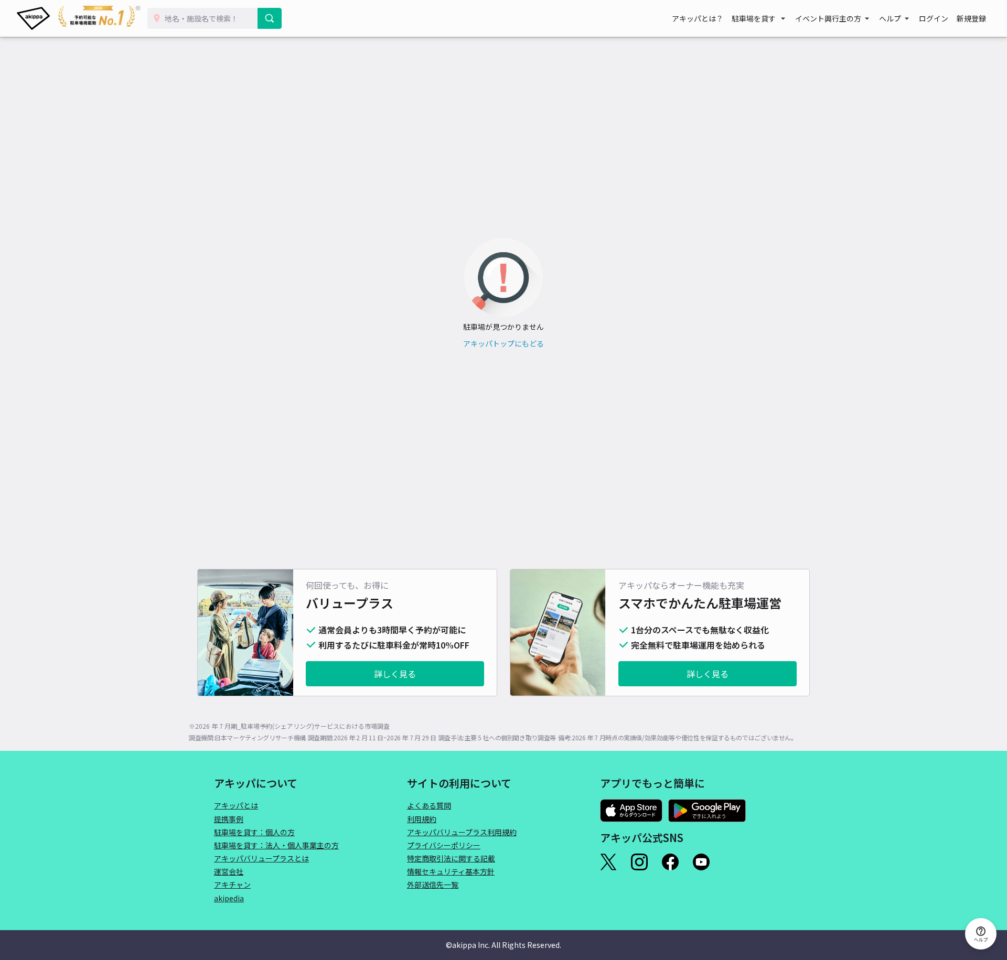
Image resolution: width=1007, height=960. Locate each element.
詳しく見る (395, 673)
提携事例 (228, 819)
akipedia (229, 898)
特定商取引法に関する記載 (451, 858)
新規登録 (971, 18)
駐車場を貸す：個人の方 (254, 832)
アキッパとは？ (697, 18)
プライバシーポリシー (443, 845)
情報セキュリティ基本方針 (451, 871)
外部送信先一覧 (432, 884)
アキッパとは (236, 805)
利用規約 (421, 819)
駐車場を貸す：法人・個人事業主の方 (276, 845)
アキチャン (232, 884)
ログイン (933, 18)
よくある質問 (429, 805)
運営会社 (228, 871)
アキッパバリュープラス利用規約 (462, 832)
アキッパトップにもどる (503, 343)
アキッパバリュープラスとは (261, 858)
